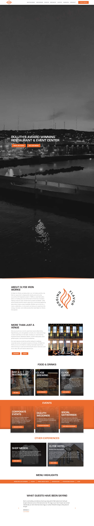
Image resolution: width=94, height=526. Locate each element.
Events (46, 2)
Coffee (59, 2)
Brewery (53, 2)
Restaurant (31, 2)
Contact (73, 2)
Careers (66, 2)
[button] (18, 508)
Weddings (39, 2)
